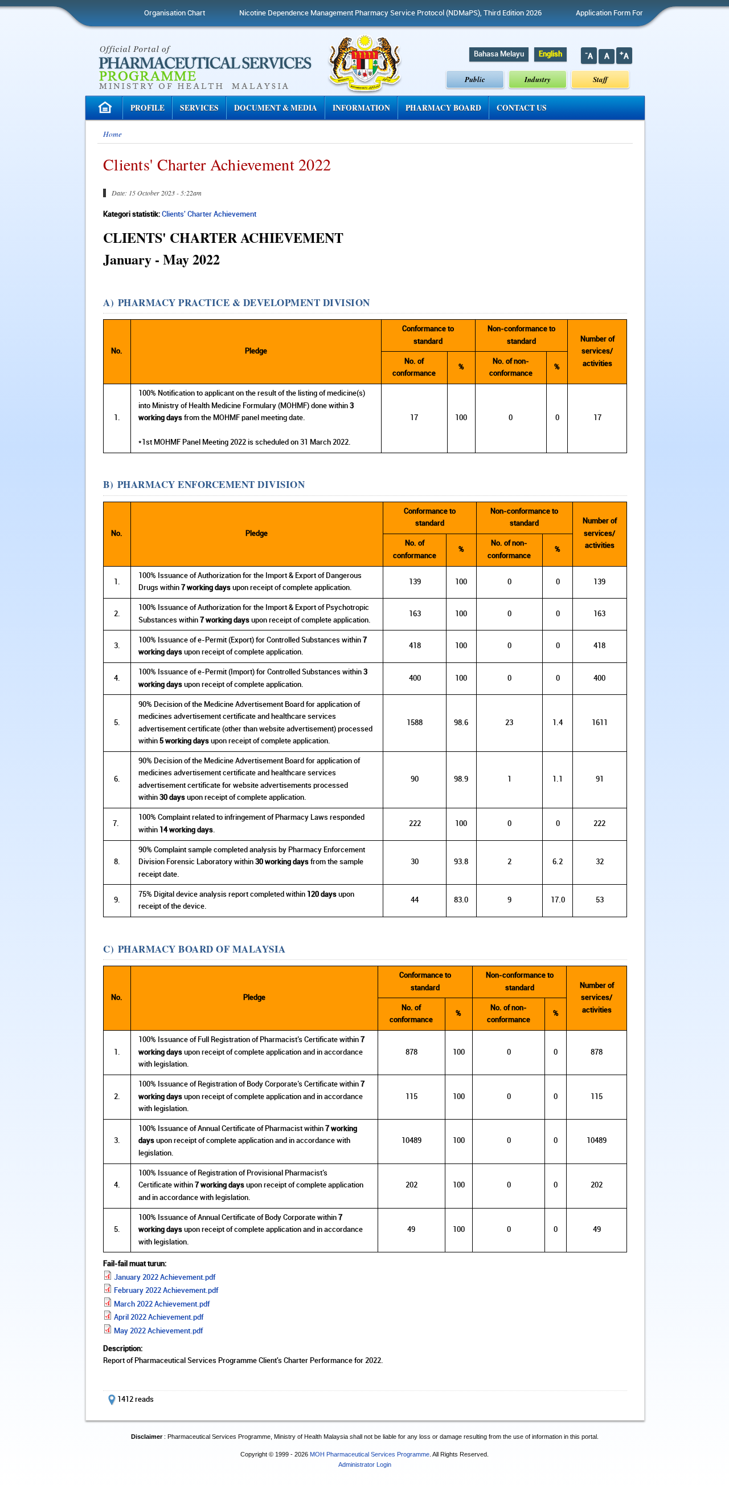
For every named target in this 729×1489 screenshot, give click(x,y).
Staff (600, 79)
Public (475, 79)
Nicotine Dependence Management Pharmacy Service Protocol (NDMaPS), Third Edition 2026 (366, 13)
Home (112, 134)
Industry (538, 79)
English (550, 54)
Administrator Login (364, 1464)
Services (199, 107)
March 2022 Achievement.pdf (162, 1304)
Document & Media (275, 107)
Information (361, 107)
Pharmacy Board (443, 107)
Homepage (106, 107)
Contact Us (522, 107)
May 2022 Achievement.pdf (158, 1331)
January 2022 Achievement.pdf (164, 1277)
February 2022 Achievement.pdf (166, 1291)
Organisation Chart (150, 13)
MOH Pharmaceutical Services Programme (369, 1454)
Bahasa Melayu (499, 54)
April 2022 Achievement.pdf (158, 1317)
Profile (147, 107)
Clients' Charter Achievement (209, 214)
